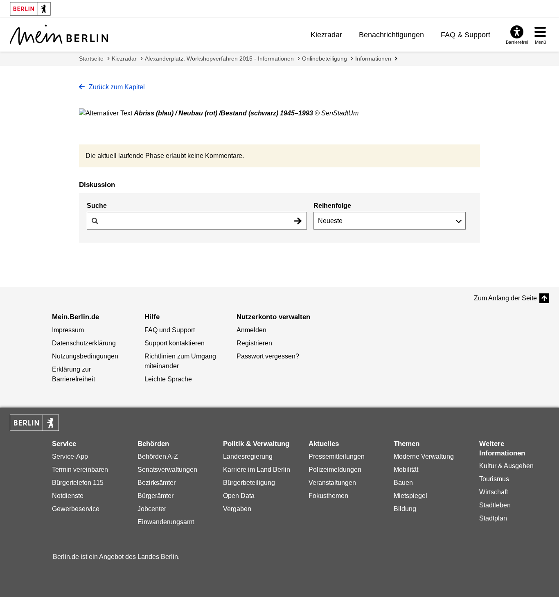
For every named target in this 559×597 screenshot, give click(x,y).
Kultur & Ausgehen (506, 465)
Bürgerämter (155, 495)
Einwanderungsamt (165, 521)
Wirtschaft (493, 492)
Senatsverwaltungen (167, 469)
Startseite (91, 58)
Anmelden (251, 330)
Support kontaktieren (174, 343)
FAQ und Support (169, 330)
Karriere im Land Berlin (256, 469)
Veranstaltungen (332, 482)
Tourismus (494, 478)
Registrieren (254, 343)
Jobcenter (151, 508)
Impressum (68, 330)
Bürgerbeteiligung (249, 482)
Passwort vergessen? (268, 356)
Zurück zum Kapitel (116, 86)
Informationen (373, 58)
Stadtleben (495, 505)
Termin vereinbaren (80, 469)
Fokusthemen (328, 495)
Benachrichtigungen (391, 35)
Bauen (403, 482)
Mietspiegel (410, 495)
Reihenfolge (332, 205)
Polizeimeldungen (335, 469)
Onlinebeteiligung (324, 58)
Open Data (239, 495)
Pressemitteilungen (337, 456)
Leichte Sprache (168, 379)
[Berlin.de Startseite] (34, 423)
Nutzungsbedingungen (85, 356)
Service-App (70, 456)
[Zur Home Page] (59, 34)
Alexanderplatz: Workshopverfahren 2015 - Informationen (219, 58)
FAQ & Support (465, 35)
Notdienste (67, 495)
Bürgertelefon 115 (78, 482)
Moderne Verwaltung (424, 456)
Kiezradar (326, 35)
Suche (97, 205)
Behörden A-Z (157, 456)
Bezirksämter (156, 482)
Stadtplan (493, 518)
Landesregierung (248, 456)
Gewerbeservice (75, 508)
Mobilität (406, 469)
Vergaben (237, 508)
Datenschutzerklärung (84, 343)
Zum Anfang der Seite (505, 298)
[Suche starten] (298, 221)
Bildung (405, 508)
